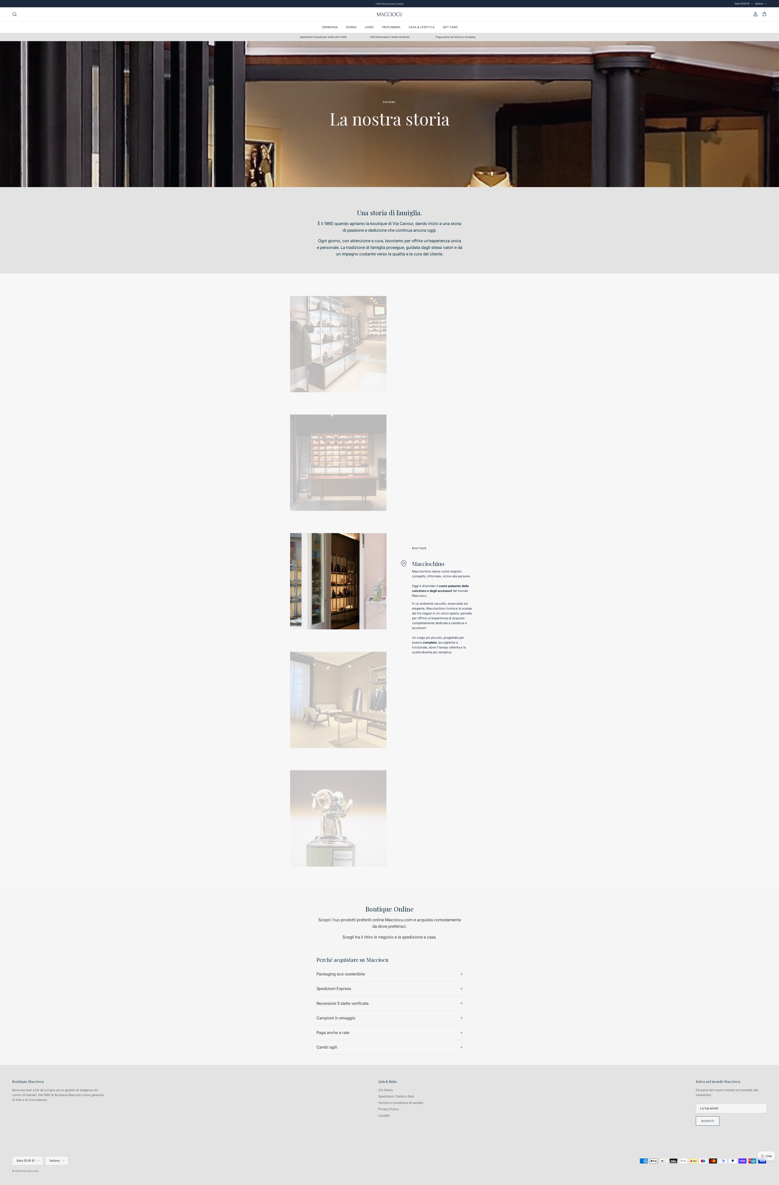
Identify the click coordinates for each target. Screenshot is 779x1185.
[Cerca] (14, 14)
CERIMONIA (330, 27)
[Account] (754, 14)
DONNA (351, 27)
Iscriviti (707, 1121)
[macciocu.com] (389, 14)
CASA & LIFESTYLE (422, 27)
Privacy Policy (388, 1109)
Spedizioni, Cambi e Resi (396, 1096)
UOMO (369, 27)
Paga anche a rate (332, 1032)
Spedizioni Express (333, 988)
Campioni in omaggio (335, 1018)
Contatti (384, 1116)
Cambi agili (326, 1047)
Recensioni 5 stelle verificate (342, 1003)
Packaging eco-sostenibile (340, 974)
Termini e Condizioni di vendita (400, 1103)
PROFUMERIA (391, 27)
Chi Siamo (385, 1090)
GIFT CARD (450, 27)
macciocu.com (30, 1170)
